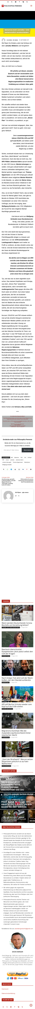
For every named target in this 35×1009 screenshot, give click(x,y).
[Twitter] (11, 1)
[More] (31, 469)
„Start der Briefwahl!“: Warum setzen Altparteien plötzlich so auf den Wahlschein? (17, 761)
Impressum (5, 989)
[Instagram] (7, 1)
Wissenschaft (5, 682)
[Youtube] (15, 1)
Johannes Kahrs (19, 459)
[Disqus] (17, 529)
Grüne (7, 459)
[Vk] (23, 1)
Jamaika (12, 459)
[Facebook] (15, 495)
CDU (22, 457)
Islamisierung (5, 737)
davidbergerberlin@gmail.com (24, 928)
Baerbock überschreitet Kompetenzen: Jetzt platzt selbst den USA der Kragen (17, 651)
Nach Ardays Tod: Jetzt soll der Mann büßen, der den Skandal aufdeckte (17, 679)
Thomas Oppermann (18, 462)
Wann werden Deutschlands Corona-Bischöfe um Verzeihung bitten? (17, 624)
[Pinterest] (19, 1)
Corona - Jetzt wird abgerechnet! (10, 627)
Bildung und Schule (7, 708)
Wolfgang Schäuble (7, 464)
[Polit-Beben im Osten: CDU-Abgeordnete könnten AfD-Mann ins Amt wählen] (17, 803)
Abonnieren (27, 450)
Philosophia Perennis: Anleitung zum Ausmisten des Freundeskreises (25, 481)
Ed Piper (30, 457)
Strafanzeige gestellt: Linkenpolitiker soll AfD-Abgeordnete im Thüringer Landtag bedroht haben (9, 482)
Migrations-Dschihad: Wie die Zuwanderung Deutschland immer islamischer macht (16, 733)
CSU (25, 457)
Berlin (3, 779)
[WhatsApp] (7, 469)
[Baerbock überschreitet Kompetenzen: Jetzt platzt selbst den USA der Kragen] (17, 639)
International (6, 656)
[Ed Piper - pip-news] (4, 40)
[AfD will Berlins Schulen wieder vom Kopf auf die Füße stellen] (17, 694)
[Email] (19, 469)
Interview (4, 799)
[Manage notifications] (31, 1005)
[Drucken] (15, 469)
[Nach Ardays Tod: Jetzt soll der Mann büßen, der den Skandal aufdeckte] (17, 668)
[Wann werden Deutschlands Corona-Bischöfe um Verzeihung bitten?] (17, 613)
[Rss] (27, 1)
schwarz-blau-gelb (6, 462)
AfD (12, 457)
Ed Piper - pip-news (12, 40)
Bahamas (16, 457)
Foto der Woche (6, 766)
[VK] (23, 469)
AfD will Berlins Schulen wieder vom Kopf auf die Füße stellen (17, 705)
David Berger (17, 952)
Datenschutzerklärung (8, 993)
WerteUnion (27, 462)
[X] (3, 469)
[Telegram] (11, 469)
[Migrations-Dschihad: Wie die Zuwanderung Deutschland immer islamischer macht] (17, 721)
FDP (3, 459)
